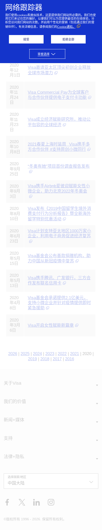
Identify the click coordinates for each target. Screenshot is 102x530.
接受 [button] (26, 39)
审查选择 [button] (44, 54)
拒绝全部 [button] (68, 39)
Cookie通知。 (66, 27)
